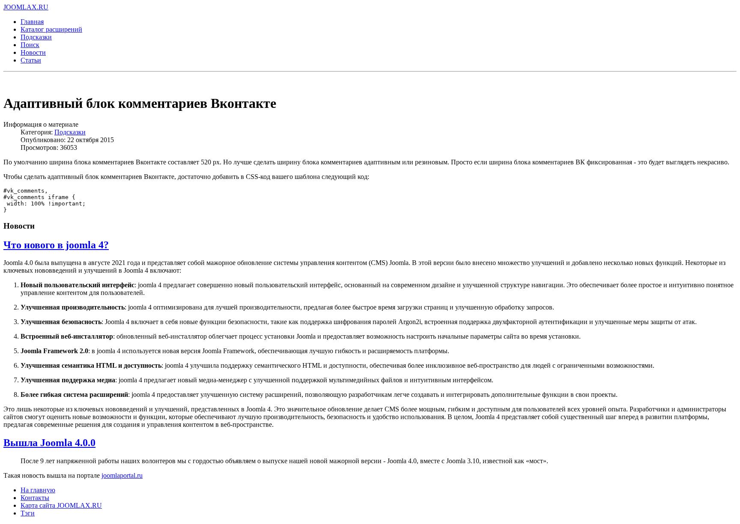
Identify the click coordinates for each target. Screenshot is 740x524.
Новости (33, 52)
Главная (32, 21)
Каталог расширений (51, 29)
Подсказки (36, 37)
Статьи (31, 60)
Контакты (35, 497)
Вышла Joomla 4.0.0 (49, 442)
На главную (38, 490)
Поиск (30, 44)
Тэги (28, 513)
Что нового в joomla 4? (56, 244)
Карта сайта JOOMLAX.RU (61, 505)
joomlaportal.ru (122, 475)
